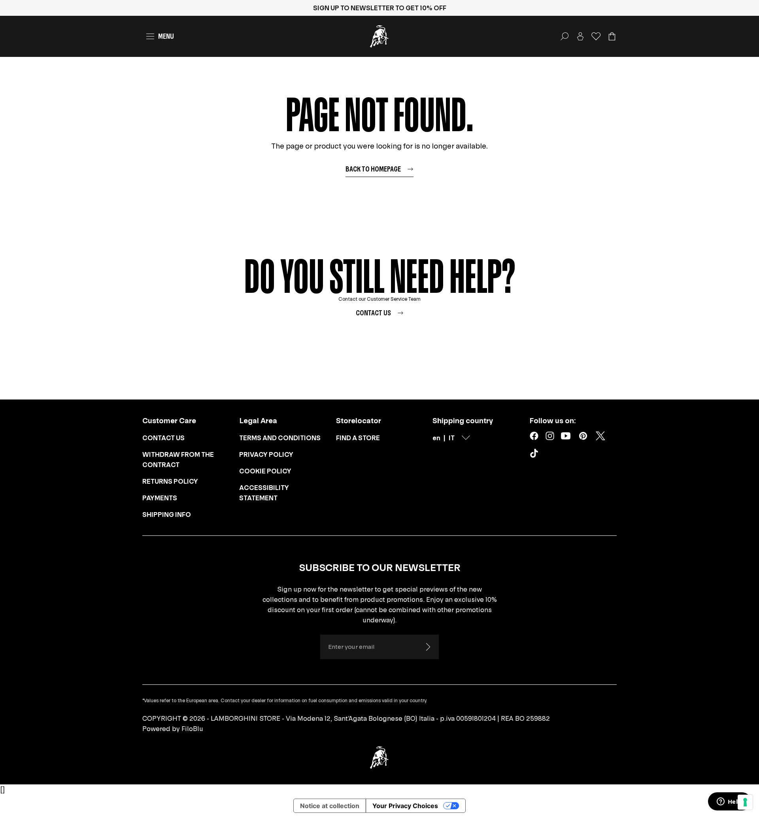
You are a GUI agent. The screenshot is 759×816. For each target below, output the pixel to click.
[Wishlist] (596, 36)
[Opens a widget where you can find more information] (729, 802)
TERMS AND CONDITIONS (280, 437)
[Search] (564, 36)
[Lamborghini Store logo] (379, 36)
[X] (600, 436)
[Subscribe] (427, 647)
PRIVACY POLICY (266, 454)
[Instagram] (550, 436)
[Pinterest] (583, 436)
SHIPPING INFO (166, 514)
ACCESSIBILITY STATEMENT (264, 492)
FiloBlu (192, 728)
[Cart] (612, 36)
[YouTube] (565, 436)
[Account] (580, 36)
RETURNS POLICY (170, 481)
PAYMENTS (159, 497)
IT (452, 437)
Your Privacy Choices (405, 806)
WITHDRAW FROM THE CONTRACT (178, 459)
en (436, 437)
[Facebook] (534, 436)
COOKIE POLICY (265, 471)
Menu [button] (166, 36)
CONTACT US (163, 437)
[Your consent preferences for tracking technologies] (745, 802)
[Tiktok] (535, 455)
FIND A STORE (358, 437)
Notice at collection (329, 806)
